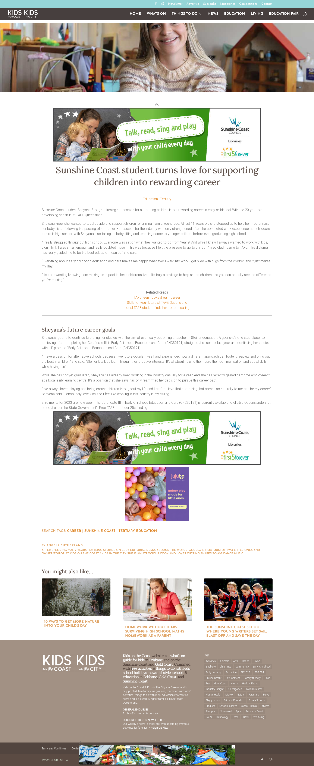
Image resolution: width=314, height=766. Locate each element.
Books (257, 661)
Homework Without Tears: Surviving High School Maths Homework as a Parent (154, 631)
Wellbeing (258, 717)
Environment (233, 677)
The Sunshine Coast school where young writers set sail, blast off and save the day (236, 631)
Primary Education (234, 700)
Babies (245, 661)
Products (211, 705)
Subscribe (209, 4)
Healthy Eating (250, 683)
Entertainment (214, 677)
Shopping (211, 711)
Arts (235, 661)
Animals (224, 661)
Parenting (253, 694)
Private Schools (256, 700)
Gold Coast (167, 676)
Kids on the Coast (137, 655)
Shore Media (59, 760)
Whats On (156, 14)
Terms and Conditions (54, 748)
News (213, 14)
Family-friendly (252, 677)
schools (178, 672)
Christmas (225, 666)
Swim (209, 717)
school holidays (135, 672)
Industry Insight (215, 689)
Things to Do (185, 14)
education (131, 676)
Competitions (248, 4)
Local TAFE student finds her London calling (157, 308)
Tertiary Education (138, 531)
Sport (239, 711)
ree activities (142, 668)
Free (208, 683)
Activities (211, 661)
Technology (222, 717)
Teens (235, 717)
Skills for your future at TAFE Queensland (157, 303)
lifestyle (164, 672)
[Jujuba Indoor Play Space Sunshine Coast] (157, 520)
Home (135, 14)
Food (267, 677)
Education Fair (284, 14)
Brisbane (156, 659)
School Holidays (228, 705)
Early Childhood (262, 666)
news (152, 672)
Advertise (192, 4)
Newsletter (175, 4)
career (74, 531)
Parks (266, 694)
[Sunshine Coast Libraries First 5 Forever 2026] (157, 160)
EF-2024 (259, 672)
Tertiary (165, 199)
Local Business (254, 689)
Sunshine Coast (99, 531)
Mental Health (213, 694)
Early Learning (214, 672)
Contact (266, 4)
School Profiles (249, 705)
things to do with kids (173, 668)
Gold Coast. (163, 664)
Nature (240, 694)
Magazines (227, 4)
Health (234, 683)
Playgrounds (213, 700)
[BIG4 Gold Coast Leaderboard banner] (157, 763)
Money (229, 694)
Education (234, 14)
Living (257, 14)
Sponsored (226, 711)
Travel (246, 717)
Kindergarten (235, 689)
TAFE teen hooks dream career (157, 297)
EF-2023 (245, 672)
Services (265, 705)
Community (242, 666)
